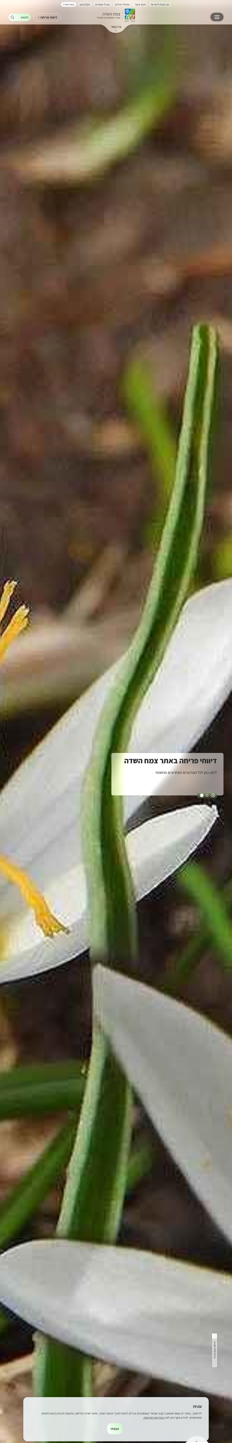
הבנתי (115, 1429)
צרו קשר (116, 26)
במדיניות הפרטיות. (153, 1418)
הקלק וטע (85, 4)
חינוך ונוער (140, 4)
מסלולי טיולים (122, 4)
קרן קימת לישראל (160, 4)
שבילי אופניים (102, 4)
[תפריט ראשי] (217, 17)
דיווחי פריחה (48, 17)
